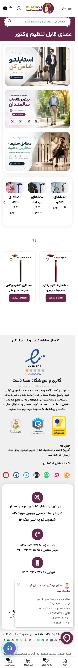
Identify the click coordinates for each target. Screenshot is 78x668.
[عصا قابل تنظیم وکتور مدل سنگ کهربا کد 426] (19, 268)
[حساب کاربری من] (19, 8)
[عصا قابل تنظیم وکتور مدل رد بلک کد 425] (56, 268)
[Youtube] (6, 475)
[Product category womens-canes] (15, 199)
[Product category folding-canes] (60, 197)
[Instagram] (36, 475)
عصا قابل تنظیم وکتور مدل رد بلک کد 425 (56, 287)
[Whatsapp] (47, 475)
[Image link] (37, 66)
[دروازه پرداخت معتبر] (59, 425)
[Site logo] (39, 8)
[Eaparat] (57, 475)
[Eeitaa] (67, 475)
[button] (70, 202)
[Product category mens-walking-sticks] (37, 199)
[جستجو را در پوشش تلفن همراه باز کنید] (37, 21)
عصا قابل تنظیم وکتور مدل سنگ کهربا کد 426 (19, 287)
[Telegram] (26, 475)
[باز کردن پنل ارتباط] (9, 648)
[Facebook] (16, 475)
